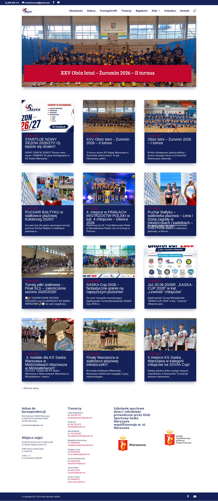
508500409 (75, 443)
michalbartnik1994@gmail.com (80, 436)
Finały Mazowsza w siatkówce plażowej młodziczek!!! (102, 361)
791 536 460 (76, 433)
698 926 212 (76, 415)
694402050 (75, 452)
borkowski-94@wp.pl (76, 463)
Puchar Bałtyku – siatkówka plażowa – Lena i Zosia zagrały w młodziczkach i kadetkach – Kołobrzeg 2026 (170, 219)
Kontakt (184, 10)
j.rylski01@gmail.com (76, 473)
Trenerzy (126, 10)
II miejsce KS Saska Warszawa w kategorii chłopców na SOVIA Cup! (169, 361)
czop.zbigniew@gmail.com (79, 454)
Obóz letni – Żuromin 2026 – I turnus (169, 141)
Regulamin (141, 10)
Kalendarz (170, 10)
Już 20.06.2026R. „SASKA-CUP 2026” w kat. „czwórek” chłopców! (170, 288)
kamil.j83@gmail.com (76, 427)
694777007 (75, 470)
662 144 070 (76, 424)
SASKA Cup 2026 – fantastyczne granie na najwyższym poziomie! (104, 288)
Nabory (91, 10)
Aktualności (76, 10)
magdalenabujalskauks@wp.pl (80, 445)
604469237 (75, 479)
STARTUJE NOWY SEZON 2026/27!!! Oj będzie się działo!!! (42, 143)
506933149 (75, 461)
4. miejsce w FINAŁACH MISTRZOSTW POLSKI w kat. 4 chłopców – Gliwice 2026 (108, 217)
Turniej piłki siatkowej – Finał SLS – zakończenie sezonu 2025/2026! (45, 288)
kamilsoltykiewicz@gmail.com (80, 418)
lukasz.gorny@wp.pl (76, 482)
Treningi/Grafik (108, 10)
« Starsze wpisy (30, 388)
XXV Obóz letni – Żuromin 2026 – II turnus (108, 72)
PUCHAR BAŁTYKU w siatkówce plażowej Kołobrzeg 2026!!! (44, 215)
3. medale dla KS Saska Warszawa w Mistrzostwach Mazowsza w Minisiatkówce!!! (46, 362)
